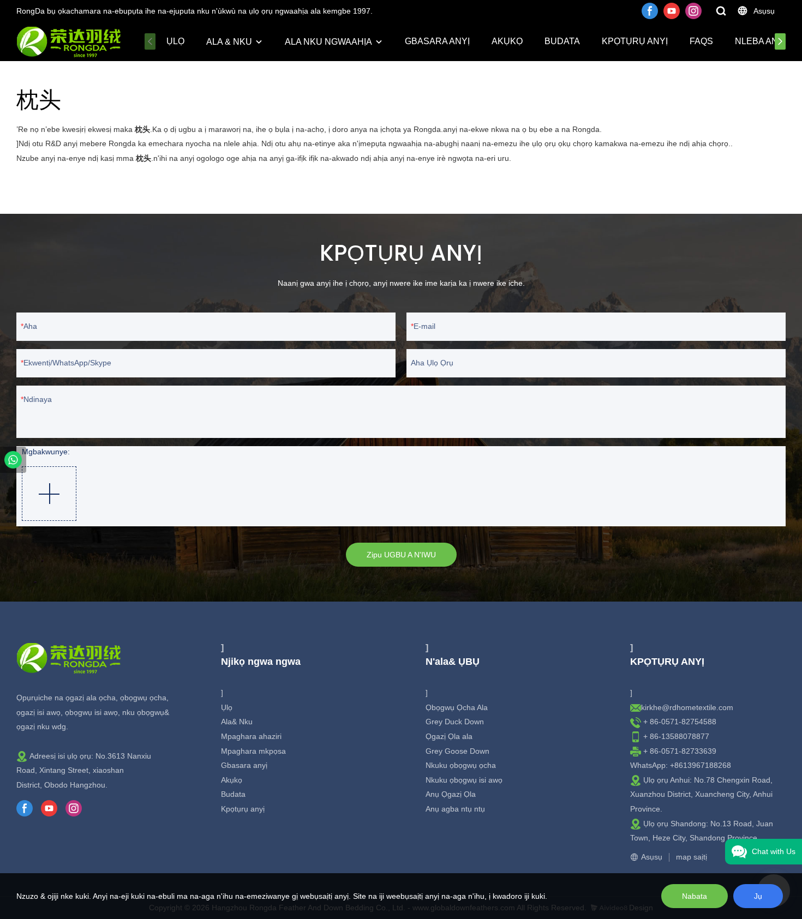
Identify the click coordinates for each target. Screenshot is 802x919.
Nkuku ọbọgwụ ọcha (461, 765)
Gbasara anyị (437, 41)
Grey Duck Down (455, 721)
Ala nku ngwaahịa (328, 41)
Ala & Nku (229, 41)
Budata (562, 41)
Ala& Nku (237, 721)
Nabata (694, 896)
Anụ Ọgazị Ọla (451, 794)
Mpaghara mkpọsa (253, 751)
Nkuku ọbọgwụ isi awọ (464, 780)
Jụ (758, 896)
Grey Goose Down (457, 751)
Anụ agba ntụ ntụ (455, 808)
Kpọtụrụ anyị (635, 41)
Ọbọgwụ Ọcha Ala (457, 707)
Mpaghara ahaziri (251, 736)
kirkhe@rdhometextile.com (687, 707)
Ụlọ (175, 41)
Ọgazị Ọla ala (449, 736)
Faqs (701, 41)
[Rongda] (13, 460)
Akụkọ (507, 41)
